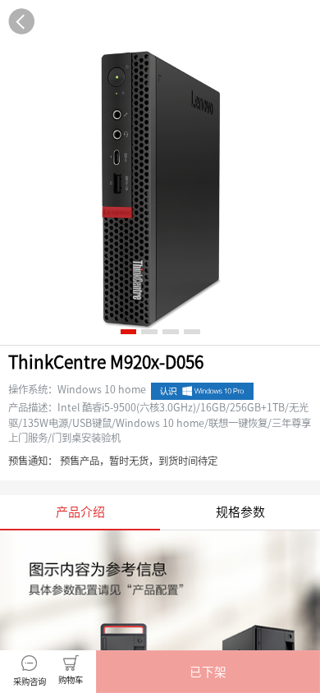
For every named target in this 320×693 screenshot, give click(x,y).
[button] (208, 671)
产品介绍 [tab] (80, 512)
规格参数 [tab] (240, 512)
